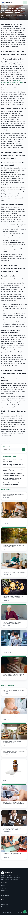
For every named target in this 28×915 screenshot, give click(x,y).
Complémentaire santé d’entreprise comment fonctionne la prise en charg (13, 474)
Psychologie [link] (4, 890)
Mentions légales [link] (6, 907)
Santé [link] (3, 885)
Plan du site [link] (4, 904)
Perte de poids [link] (5, 895)
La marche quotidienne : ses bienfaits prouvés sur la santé (13, 469)
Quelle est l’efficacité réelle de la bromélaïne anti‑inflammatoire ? (12, 478)
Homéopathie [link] (5, 888)
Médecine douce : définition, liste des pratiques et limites (13, 465)
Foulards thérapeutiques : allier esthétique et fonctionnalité (11, 483)
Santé (8, 441)
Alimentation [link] (4, 893)
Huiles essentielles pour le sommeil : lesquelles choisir (13, 460)
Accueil (3, 441)
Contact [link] (3, 902)
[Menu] (25, 2)
